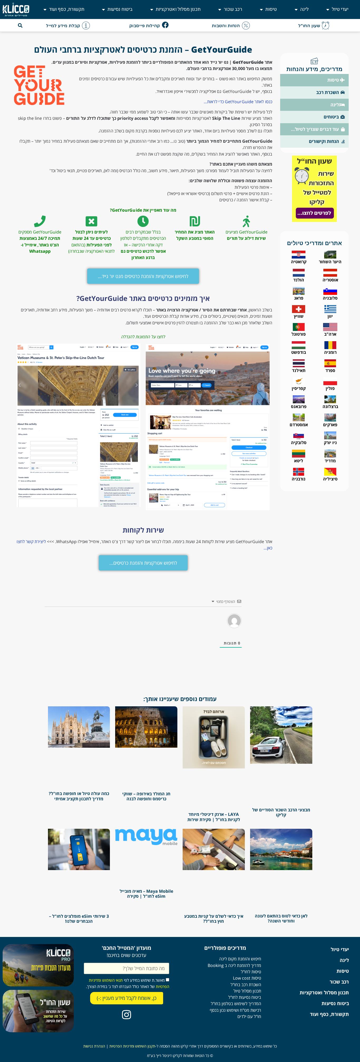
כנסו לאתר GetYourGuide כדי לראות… (238, 102)
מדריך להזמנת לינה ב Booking (234, 965)
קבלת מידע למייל (63, 25)
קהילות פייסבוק (144, 25)
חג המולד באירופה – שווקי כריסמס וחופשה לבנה (146, 796)
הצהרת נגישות (94, 1046)
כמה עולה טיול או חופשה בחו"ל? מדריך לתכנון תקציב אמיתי (79, 796)
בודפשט (298, 352)
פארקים (330, 425)
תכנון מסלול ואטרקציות (178, 9)
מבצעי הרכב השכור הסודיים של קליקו (281, 812)
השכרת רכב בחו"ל (246, 984)
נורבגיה (298, 479)
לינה (304, 9)
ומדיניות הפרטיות (121, 1046)
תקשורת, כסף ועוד (66, 9)
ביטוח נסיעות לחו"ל (244, 997)
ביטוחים (331, 117)
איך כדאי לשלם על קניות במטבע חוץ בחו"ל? (213, 918)
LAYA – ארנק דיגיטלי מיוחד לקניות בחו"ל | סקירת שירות (213, 816)
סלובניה (330, 298)
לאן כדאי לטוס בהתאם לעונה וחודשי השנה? (281, 918)
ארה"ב (330, 334)
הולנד (298, 280)
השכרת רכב (327, 92)
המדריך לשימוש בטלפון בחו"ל (236, 1003)
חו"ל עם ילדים (249, 1016)
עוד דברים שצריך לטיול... (315, 129)
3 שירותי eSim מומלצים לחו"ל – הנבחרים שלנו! (79, 918)
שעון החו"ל (309, 25)
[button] (20, 26)
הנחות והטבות (226, 25)
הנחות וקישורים (324, 141)
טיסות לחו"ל (251, 972)
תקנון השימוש (144, 1046)
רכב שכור (233, 9)
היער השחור (330, 262)
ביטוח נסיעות (120, 9)
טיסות (271, 9)
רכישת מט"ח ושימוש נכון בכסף (235, 1010)
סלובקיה (299, 442)
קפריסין (299, 388)
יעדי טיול (340, 9)
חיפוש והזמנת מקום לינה (240, 959)
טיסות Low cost (247, 978)
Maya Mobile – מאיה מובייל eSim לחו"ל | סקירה (146, 893)
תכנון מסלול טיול (247, 991)
